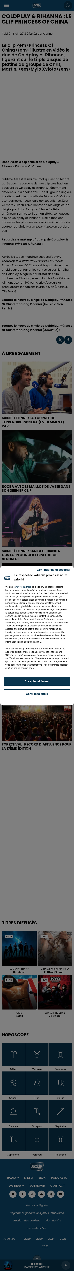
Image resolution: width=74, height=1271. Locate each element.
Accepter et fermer (37, 681)
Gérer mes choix (37, 694)
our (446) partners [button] (22, 586)
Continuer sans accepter (53, 570)
